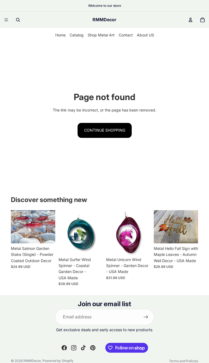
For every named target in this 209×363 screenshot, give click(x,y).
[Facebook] (64, 348)
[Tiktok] (83, 348)
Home (60, 35)
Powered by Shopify (57, 361)
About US (145, 35)
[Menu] (6, 20)
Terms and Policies (183, 361)
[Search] (18, 20)
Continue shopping (104, 130)
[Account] (190, 20)
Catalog (77, 35)
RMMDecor (32, 361)
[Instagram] (73, 348)
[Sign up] (146, 317)
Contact (126, 35)
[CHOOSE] (47, 235)
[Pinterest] (93, 348)
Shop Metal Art (101, 35)
